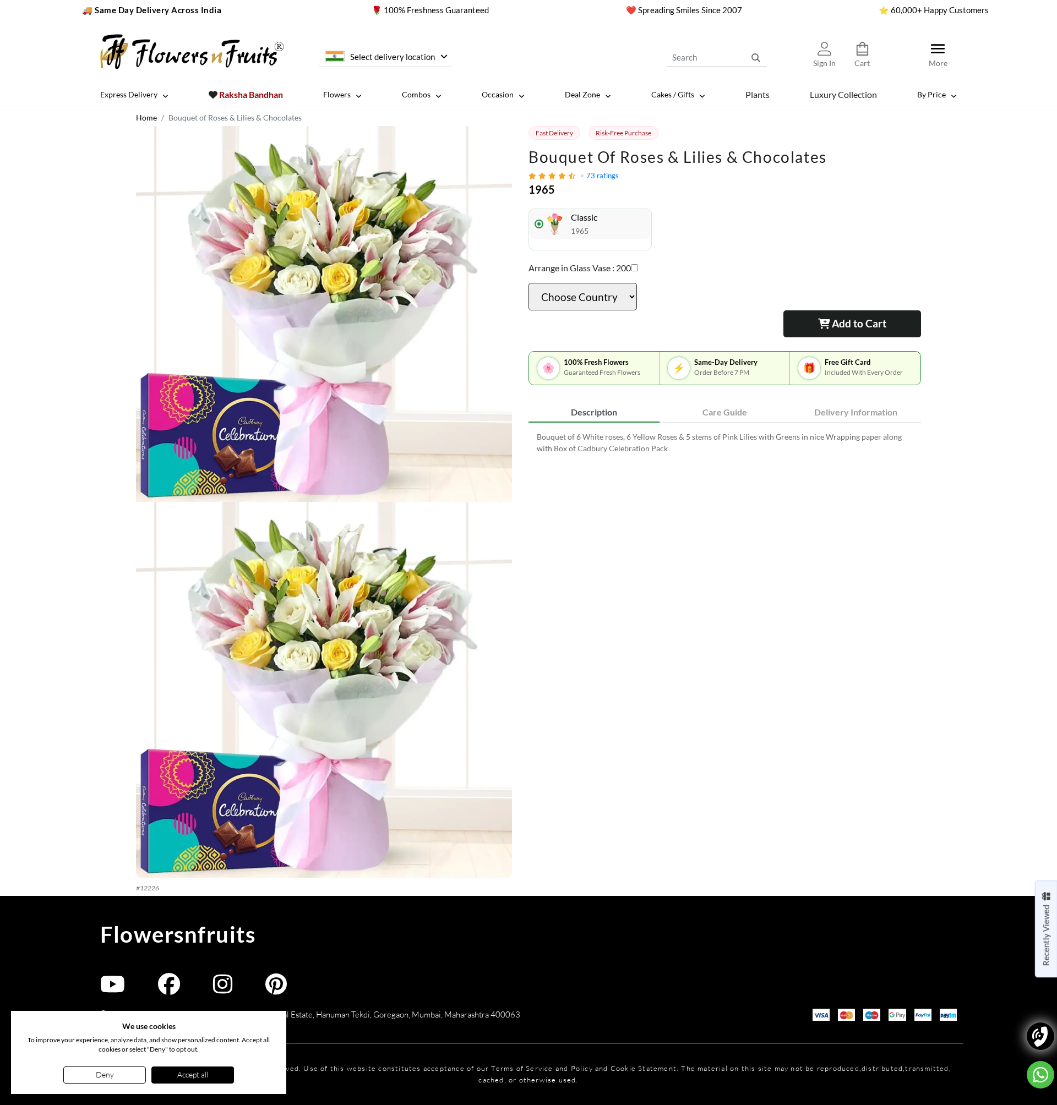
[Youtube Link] (112, 989)
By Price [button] (931, 94)
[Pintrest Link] (276, 989)
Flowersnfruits (177, 934)
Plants (757, 94)
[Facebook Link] (169, 989)
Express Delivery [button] (128, 94)
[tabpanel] (725, 442)
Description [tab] (594, 412)
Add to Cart (858, 323)
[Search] (755, 57)
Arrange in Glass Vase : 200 (579, 267)
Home (146, 117)
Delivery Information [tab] (855, 412)
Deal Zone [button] (582, 94)
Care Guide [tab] (724, 412)
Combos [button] (416, 94)
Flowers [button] (337, 94)
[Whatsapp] (1040, 1074)
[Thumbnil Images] (324, 314)
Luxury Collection (843, 94)
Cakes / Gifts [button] (672, 94)
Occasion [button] (498, 94)
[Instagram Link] (222, 989)
